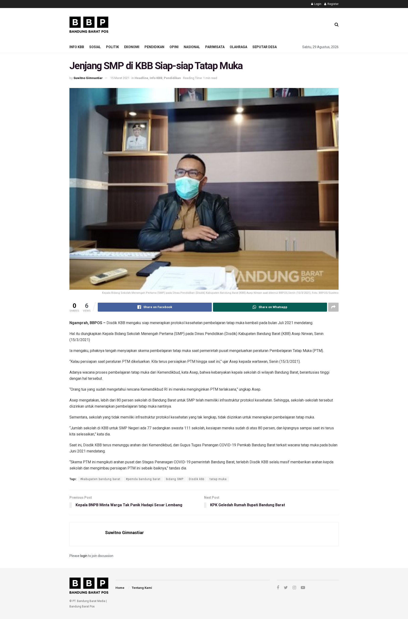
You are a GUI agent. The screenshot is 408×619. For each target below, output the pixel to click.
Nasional (192, 47)
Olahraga (238, 47)
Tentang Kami (142, 588)
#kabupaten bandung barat (100, 479)
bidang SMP (174, 479)
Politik (112, 47)
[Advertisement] (242, 23)
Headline (141, 78)
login (83, 556)
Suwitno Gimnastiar (88, 78)
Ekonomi (131, 47)
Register (333, 4)
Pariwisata (215, 47)
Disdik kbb (196, 479)
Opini (174, 47)
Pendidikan (154, 47)
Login (317, 4)
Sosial (95, 47)
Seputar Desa (264, 47)
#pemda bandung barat (143, 479)
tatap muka (218, 479)
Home (119, 588)
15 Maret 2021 (119, 78)
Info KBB (76, 47)
